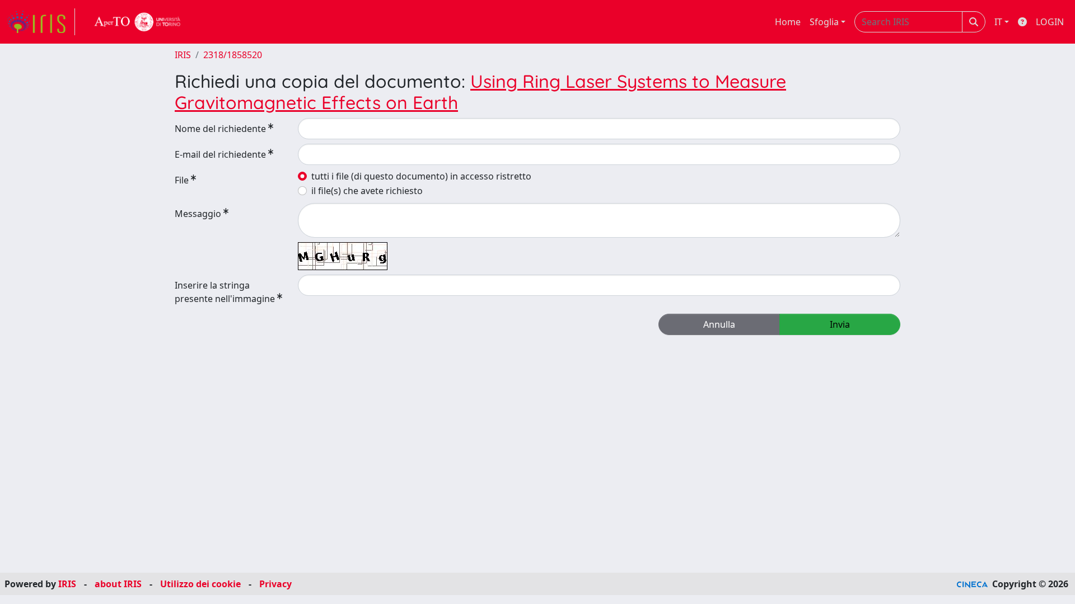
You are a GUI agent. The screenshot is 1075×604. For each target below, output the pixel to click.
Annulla (719, 324)
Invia (840, 324)
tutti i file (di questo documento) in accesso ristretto (421, 176)
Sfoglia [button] (824, 22)
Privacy (275, 584)
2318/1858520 (232, 55)
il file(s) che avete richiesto (367, 191)
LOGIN (1050, 22)
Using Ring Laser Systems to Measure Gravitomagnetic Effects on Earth (480, 92)
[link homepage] (41, 21)
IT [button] (998, 22)
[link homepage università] (137, 21)
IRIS (183, 55)
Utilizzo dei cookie (200, 584)
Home (788, 22)
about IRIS (118, 584)
